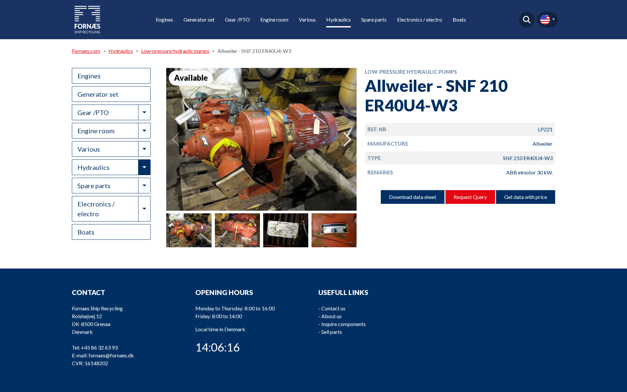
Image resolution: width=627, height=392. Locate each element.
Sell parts (331, 332)
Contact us (333, 308)
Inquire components (343, 324)
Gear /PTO (237, 19)
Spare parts (374, 19)
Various (307, 19)
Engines (164, 19)
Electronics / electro (419, 19)
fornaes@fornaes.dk (111, 355)
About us (331, 316)
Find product (527, 19)
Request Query (470, 197)
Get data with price (525, 197)
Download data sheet (412, 197)
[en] (547, 19)
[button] (347, 139)
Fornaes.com (86, 51)
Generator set (199, 19)
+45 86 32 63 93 (99, 347)
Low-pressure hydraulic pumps (175, 51)
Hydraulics (338, 19)
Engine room (274, 19)
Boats (459, 19)
